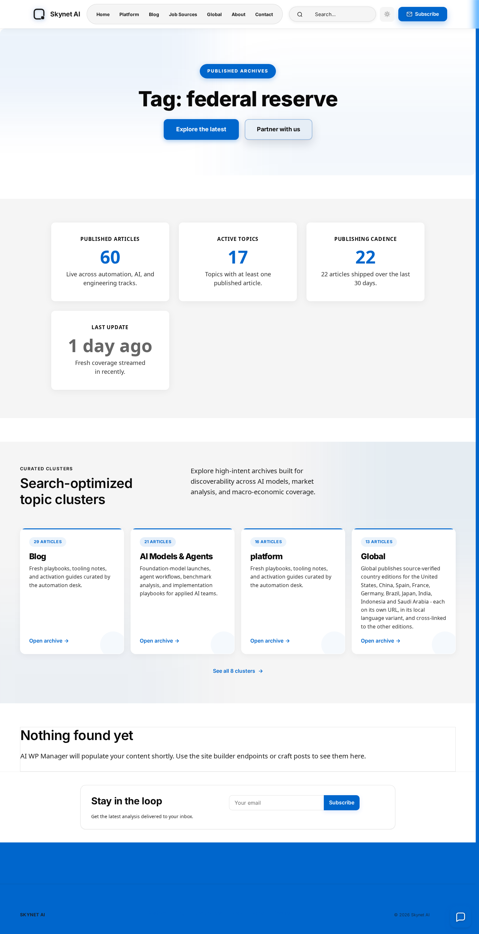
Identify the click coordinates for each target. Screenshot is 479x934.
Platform (129, 14)
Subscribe (341, 802)
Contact (264, 14)
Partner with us (278, 129)
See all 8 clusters (238, 671)
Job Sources (183, 14)
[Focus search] (300, 14)
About (238, 14)
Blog (154, 14)
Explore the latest (201, 129)
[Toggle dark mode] (387, 14)
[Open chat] (460, 916)
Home (103, 14)
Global (214, 14)
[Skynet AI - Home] (39, 14)
